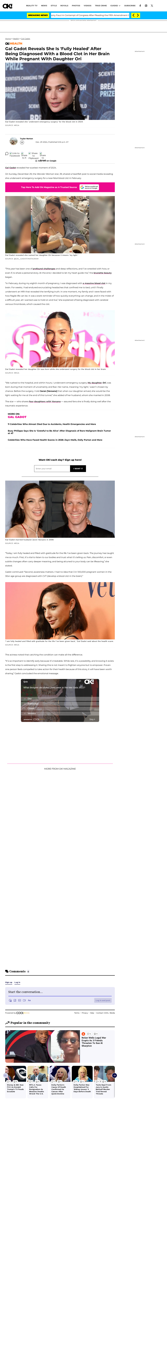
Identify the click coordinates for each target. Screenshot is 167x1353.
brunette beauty (103, 273)
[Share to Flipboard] (33, 153)
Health (16, 38)
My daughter (95, 383)
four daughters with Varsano (45, 401)
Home (8, 38)
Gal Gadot (25, 38)
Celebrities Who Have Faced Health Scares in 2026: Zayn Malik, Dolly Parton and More (55, 440)
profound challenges (44, 269)
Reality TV (31, 5)
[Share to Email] (43, 153)
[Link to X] (152, 5)
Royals (64, 5)
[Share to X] (24, 153)
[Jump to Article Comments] (6, 153)
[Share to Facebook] (15, 153)
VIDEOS (87, 5)
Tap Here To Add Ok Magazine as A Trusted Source (49, 187)
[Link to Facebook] (140, 5)
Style (54, 5)
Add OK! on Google (47, 161)
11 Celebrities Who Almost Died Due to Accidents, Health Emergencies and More (52, 424)
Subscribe (129, 5)
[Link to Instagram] (146, 5)
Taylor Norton (26, 138)
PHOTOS (76, 5)
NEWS (44, 5)
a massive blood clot (94, 283)
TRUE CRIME (101, 5)
